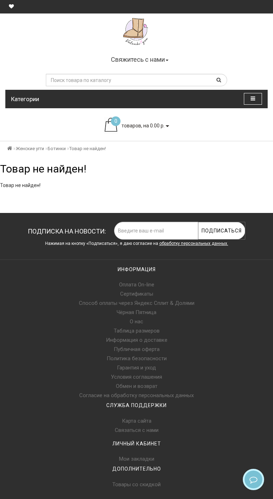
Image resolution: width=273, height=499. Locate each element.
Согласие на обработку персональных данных (136, 395)
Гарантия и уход (136, 367)
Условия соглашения (136, 377)
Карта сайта (136, 421)
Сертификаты (136, 294)
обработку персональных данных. (193, 243)
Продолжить (249, 199)
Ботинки (57, 148)
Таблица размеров (137, 331)
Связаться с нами (137, 430)
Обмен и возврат (136, 386)
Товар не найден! (87, 148)
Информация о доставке (136, 340)
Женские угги (30, 148)
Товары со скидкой (136, 484)
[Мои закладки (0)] (11, 6)
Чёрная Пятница (136, 312)
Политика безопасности (137, 358)
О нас (136, 321)
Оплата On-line (136, 284)
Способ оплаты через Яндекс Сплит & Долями (136, 303)
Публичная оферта (137, 349)
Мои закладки (136, 459)
